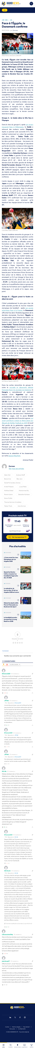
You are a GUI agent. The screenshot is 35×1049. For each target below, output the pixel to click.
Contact (7, 1026)
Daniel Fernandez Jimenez (12, 483)
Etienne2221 (17, 703)
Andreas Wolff (20, 475)
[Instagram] (25, 1018)
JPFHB (16, 735)
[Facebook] (20, 1018)
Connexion (5, 651)
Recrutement (26, 1026)
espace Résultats (14, 456)
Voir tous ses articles (16, 468)
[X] (15, 1018)
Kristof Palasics (9, 487)
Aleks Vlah (7, 475)
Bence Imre (7, 479)
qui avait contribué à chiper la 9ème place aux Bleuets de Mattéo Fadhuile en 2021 (17, 420)
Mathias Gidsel (8, 490)
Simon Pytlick (8, 498)
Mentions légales (16, 1026)
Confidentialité (21, 1028)
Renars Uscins (8, 494)
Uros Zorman (22, 506)
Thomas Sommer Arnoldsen (12, 502)
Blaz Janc (19, 479)
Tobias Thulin (8, 506)
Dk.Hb (16, 837)
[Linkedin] (10, 1018)
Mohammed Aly (24, 490)
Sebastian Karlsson (24, 494)
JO (5, 10)
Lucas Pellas (23, 487)
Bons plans (12, 1028)
